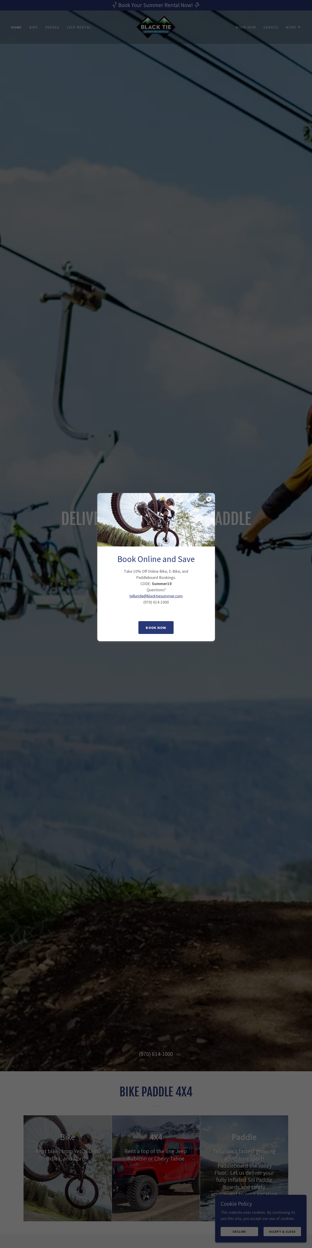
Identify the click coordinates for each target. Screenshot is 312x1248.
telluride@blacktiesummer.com (156, 595)
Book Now (156, 627)
